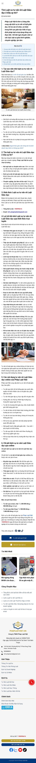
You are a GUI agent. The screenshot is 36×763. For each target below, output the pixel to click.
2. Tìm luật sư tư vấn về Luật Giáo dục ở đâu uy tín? (16, 51)
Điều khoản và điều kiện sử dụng (12, 704)
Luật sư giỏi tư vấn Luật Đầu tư (12, 598)
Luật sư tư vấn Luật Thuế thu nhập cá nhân (16, 601)
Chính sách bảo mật (7, 701)
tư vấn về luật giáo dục (19, 74)
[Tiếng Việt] (32, 561)
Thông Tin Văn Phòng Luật (9, 666)
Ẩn (20, 46)
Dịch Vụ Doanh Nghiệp (8, 669)
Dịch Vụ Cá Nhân (6, 672)
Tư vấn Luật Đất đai (7, 682)
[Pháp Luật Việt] (18, 3)
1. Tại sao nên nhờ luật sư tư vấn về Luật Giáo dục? (16, 49)
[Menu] (2, 3)
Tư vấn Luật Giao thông (9, 688)
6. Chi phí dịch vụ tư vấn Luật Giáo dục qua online (16, 64)
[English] (32, 557)
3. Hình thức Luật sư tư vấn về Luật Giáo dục (15, 53)
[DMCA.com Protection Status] (7, 707)
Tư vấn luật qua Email (19, 538)
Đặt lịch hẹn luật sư (20, 545)
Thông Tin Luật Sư (7, 663)
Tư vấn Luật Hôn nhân (8, 685)
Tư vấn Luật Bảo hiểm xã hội (10, 691)
